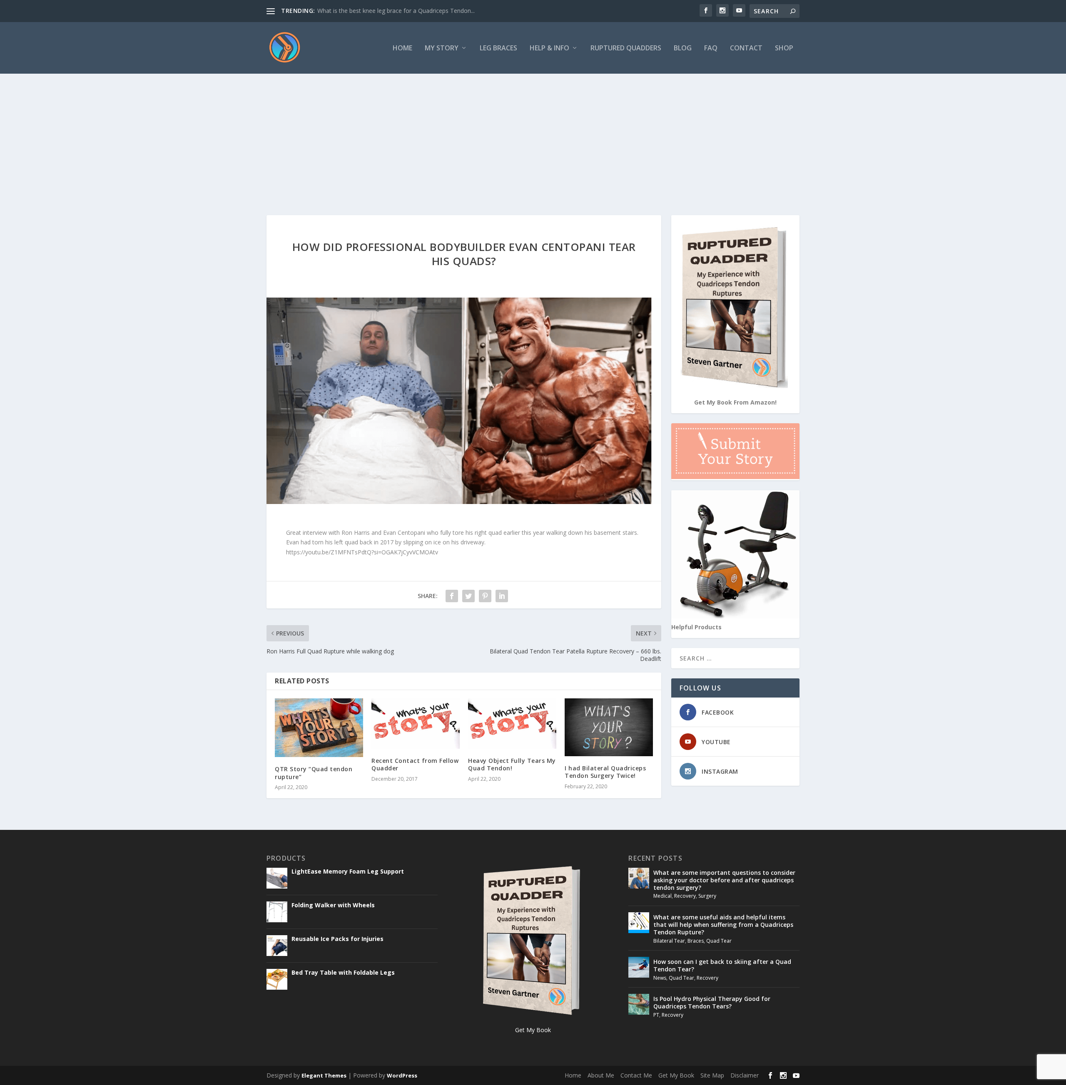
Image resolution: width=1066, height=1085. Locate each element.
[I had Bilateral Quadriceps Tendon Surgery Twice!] (609, 727)
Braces (695, 940)
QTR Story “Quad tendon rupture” (313, 772)
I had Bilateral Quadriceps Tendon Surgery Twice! (605, 772)
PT (656, 1014)
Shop (784, 48)
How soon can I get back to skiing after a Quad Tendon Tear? (722, 965)
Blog (683, 48)
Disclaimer (744, 1075)
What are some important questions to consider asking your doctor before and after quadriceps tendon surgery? (724, 880)
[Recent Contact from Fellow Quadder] (415, 723)
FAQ (710, 48)
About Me (601, 1075)
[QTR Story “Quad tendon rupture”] (319, 727)
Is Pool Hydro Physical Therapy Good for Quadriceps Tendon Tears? (711, 1002)
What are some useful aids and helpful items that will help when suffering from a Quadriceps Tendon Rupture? (723, 924)
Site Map (712, 1075)
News (659, 977)
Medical (662, 895)
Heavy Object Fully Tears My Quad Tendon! (512, 764)
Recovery (685, 895)
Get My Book (676, 1075)
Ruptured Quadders (625, 48)
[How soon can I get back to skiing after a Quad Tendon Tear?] (638, 967)
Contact (746, 48)
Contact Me (636, 1075)
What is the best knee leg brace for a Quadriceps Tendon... (396, 11)
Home (402, 48)
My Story (441, 48)
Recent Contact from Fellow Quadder (414, 764)
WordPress (402, 1075)
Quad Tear (719, 940)
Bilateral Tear (669, 940)
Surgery (707, 895)
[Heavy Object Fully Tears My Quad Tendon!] (512, 723)
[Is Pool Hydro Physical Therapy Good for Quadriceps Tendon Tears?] (638, 1004)
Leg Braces (498, 48)
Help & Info (549, 48)
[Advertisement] (533, 136)
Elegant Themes (323, 1075)
